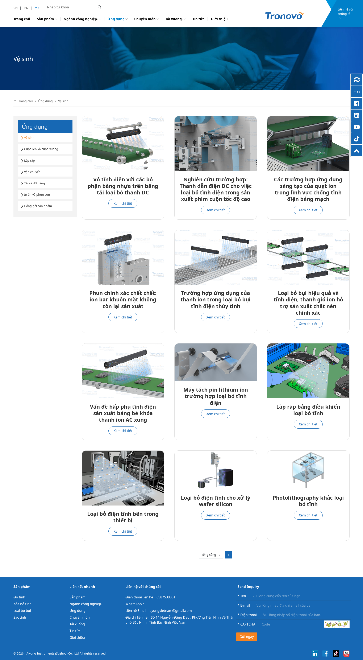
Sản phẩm (45, 19)
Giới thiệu (219, 19)
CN (15, 8)
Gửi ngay (246, 636)
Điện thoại (247, 614)
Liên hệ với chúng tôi (345, 11)
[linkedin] (315, 653)
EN (26, 8)
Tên (242, 596)
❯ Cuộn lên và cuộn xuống (39, 149)
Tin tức (198, 19)
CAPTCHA (246, 624)
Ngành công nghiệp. (81, 19)
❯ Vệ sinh (27, 138)
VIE (37, 8)
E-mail (244, 605)
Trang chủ (21, 19)
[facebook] (325, 653)
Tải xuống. (174, 19)
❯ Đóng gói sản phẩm (36, 206)
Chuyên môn (145, 19)
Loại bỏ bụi (22, 610)
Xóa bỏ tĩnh (22, 604)
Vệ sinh (63, 101)
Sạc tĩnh (19, 617)
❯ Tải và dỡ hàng (33, 183)
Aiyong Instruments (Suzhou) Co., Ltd (52, 653)
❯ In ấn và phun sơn (35, 195)
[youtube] (346, 653)
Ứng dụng (116, 19)
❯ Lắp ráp (28, 160)
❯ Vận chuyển (31, 172)
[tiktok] (336, 653)
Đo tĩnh (19, 597)
